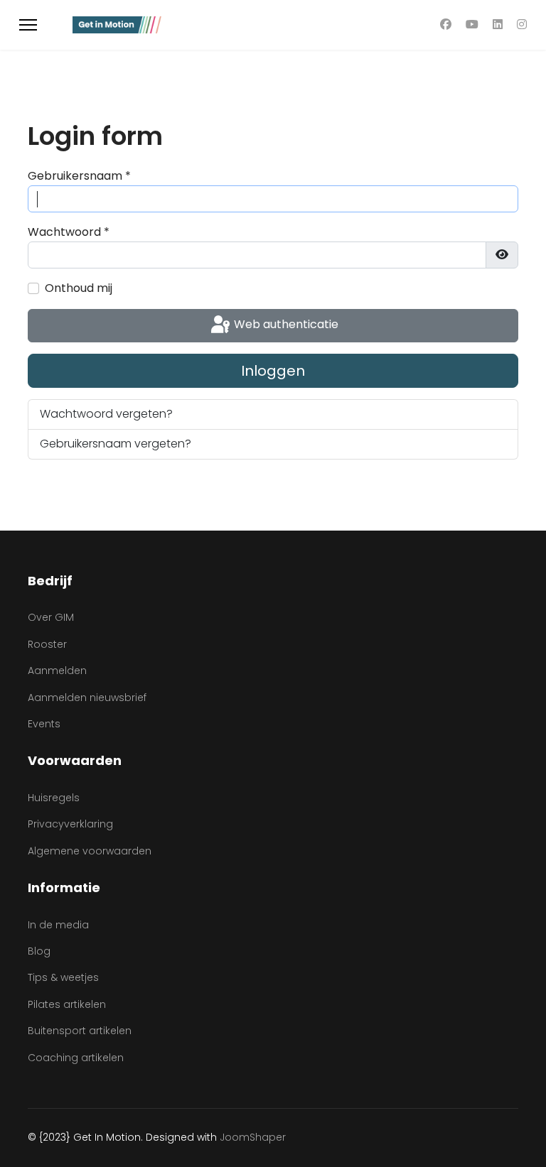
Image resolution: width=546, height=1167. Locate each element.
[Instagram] (522, 24)
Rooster (47, 644)
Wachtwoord (68, 232)
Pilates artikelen (67, 1004)
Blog (39, 951)
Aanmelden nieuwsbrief (87, 697)
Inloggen (273, 371)
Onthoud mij (78, 288)
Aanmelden (57, 670)
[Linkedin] (498, 24)
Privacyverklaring (70, 824)
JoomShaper (253, 1137)
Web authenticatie (284, 325)
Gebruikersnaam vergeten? (115, 443)
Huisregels (54, 798)
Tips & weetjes (63, 977)
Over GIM (51, 617)
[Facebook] (445, 24)
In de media (58, 925)
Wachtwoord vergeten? (106, 414)
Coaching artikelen (76, 1058)
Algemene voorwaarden (89, 851)
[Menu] (28, 25)
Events (44, 724)
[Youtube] (472, 24)
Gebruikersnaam (79, 176)
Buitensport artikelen (80, 1031)
